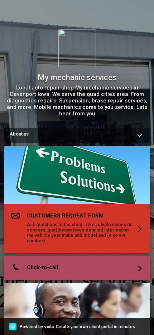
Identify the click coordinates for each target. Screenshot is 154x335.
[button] (77, 201)
